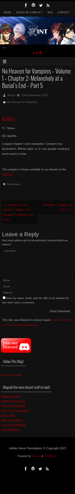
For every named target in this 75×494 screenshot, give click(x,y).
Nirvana (36, 452)
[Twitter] (41, 5)
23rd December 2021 (34, 94)
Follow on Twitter (11, 371)
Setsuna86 (8, 411)
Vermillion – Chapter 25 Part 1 (57, 204)
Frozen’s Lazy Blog (13, 402)
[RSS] (48, 5)
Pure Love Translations (15, 407)
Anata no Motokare (13, 397)
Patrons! (7, 172)
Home (7, 12)
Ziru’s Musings (10, 426)
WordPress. (51, 452)
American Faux (10, 392)
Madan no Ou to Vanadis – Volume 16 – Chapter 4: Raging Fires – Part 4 (19, 209)
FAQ (50, 12)
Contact (64, 12)
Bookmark (13, 181)
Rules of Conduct (29, 12)
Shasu (11, 94)
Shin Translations (12, 416)
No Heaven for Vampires (22, 100)
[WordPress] (33, 5)
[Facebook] (26, 5)
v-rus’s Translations (13, 421)
